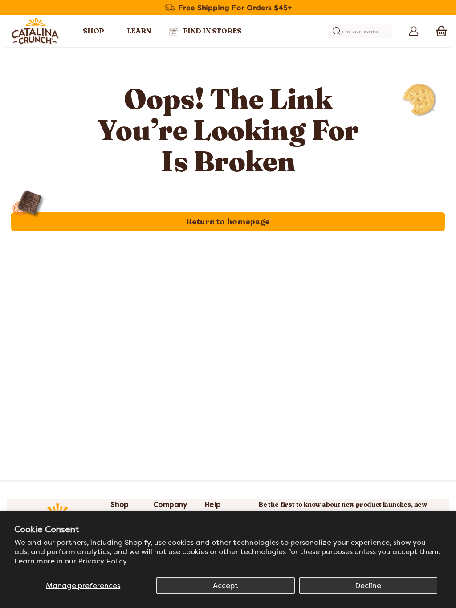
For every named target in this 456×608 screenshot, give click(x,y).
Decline (368, 585)
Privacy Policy (102, 561)
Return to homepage (228, 221)
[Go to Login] (412, 31)
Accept (225, 585)
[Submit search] (336, 31)
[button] (441, 31)
